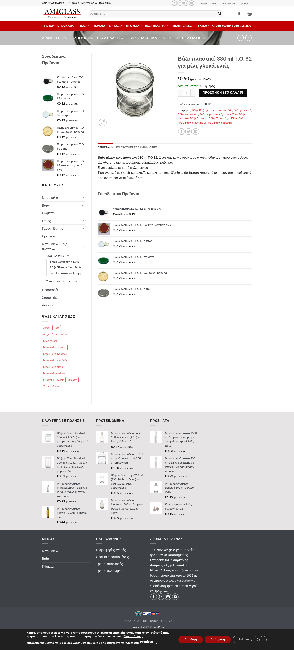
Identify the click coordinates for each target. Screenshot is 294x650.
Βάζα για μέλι (207, 110)
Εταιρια (126, 620)
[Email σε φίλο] (196, 131)
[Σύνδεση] (239, 13)
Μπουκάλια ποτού (53, 366)
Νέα (213, 3)
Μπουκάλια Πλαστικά (59, 281)
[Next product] (240, 38)
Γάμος (46, 221)
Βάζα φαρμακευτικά (210, 114)
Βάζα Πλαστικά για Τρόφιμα (216, 122)
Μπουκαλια (65, 25)
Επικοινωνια (150, 620)
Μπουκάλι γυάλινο (54, 373)
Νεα (136, 620)
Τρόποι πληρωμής (109, 571)
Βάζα (195, 110)
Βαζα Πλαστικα (143, 38)
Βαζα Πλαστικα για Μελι (183, 38)
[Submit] (219, 13)
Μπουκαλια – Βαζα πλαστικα (146, 25)
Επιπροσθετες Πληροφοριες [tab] (137, 147)
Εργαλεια (115, 25)
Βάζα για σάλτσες (188, 114)
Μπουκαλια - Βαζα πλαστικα (99, 38)
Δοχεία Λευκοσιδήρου (55, 334)
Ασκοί (46, 327)
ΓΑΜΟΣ (202, 25)
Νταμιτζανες (182, 25)
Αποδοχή (190, 639)
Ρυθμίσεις (146, 642)
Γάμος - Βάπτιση (53, 228)
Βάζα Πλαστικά (199, 118)
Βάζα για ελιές (224, 110)
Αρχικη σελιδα (55, 38)
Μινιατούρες (50, 340)
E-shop (49, 25)
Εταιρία (202, 3)
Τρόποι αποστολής (109, 564)
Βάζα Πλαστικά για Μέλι (65, 267)
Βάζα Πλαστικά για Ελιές (223, 118)
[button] (249, 13)
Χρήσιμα (244, 3)
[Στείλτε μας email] (185, 3)
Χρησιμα (166, 620)
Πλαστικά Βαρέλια (53, 379)
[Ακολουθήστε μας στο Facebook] (174, 3)
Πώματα (48, 213)
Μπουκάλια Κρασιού (55, 353)
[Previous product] (248, 38)
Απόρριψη (218, 639)
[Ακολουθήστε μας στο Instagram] (180, 3)
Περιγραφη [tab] (105, 147)
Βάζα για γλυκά (242, 110)
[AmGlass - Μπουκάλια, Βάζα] (62, 14)
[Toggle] (83, 197)
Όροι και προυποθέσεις (112, 557)
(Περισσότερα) (133, 636)
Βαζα (83, 25)
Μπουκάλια (50, 197)
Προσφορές (50, 290)
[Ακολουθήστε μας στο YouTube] (191, 3)
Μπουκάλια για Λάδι (55, 360)
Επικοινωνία (227, 3)
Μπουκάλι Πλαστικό (54, 347)
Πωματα (99, 25)
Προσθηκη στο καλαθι (222, 92)
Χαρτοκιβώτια (51, 297)
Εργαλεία (48, 236)
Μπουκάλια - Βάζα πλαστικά (54, 246)
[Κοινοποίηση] (181, 131)
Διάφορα (48, 305)
